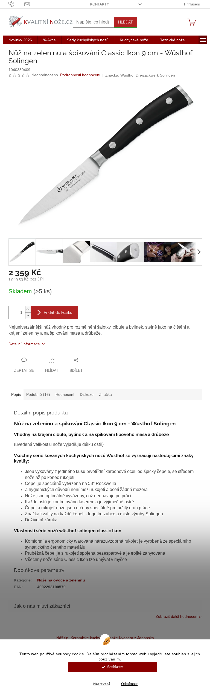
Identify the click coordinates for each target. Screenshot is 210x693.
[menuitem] (20, 40)
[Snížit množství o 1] (28, 315)
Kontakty (99, 4)
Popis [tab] (16, 394)
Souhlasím (115, 667)
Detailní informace (24, 344)
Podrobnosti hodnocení (80, 75)
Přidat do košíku (58, 312)
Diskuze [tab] (87, 394)
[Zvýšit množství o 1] (28, 309)
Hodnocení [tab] (65, 394)
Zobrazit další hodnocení (177, 616)
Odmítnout (129, 684)
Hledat (125, 22)
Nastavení (101, 684)
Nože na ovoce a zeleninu (61, 580)
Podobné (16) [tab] (38, 394)
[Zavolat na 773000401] (16, 4)
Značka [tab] (105, 394)
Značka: (140, 75)
